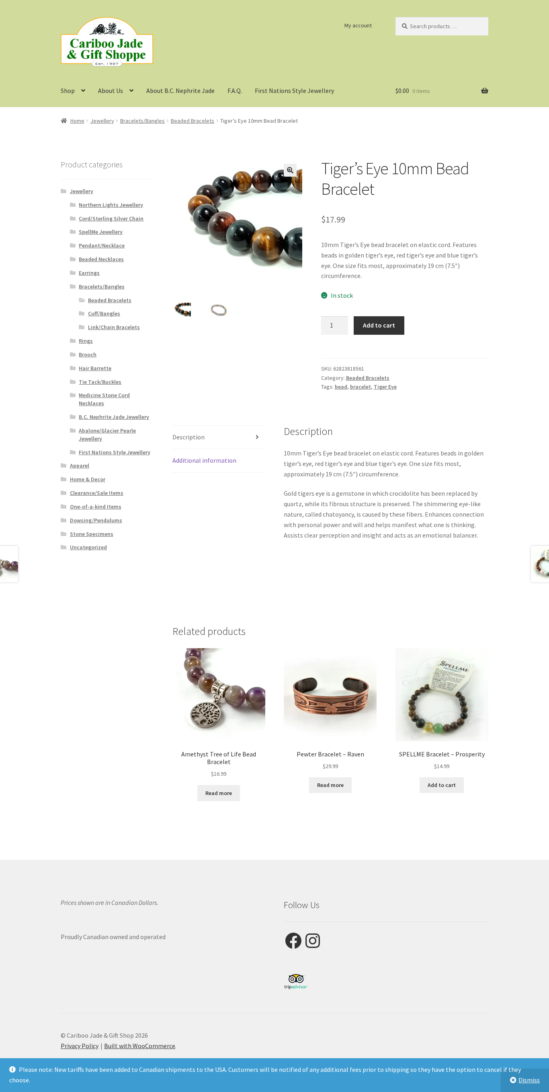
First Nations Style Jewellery (294, 91)
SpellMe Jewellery (101, 231)
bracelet (360, 386)
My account (358, 25)
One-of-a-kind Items (95, 506)
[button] (290, 170)
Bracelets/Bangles (142, 120)
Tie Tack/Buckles (100, 381)
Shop (68, 91)
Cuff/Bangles (104, 313)
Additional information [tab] (204, 460)
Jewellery (102, 120)
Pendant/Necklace (102, 245)
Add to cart (379, 325)
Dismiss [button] (529, 1080)
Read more (218, 793)
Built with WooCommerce (139, 1046)
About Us (110, 91)
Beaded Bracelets (192, 120)
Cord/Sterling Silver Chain (111, 218)
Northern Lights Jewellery (111, 204)
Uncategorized (88, 547)
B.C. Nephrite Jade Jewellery (114, 416)
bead (341, 386)
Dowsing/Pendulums (96, 520)
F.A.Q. (234, 91)
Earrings (89, 272)
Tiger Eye (385, 386)
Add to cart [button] (442, 785)
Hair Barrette (95, 368)
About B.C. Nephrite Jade (180, 91)
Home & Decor (87, 479)
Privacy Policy (79, 1046)
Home (77, 120)
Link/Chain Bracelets (114, 327)
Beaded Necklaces (101, 259)
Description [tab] (188, 437)
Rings (86, 340)
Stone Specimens (91, 534)
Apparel (79, 465)
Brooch (87, 354)
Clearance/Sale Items (96, 493)
